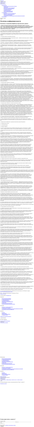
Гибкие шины (4, 302)
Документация (4, 12)
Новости (1, 376)
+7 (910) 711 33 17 (14, 379)
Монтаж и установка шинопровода (9, 14)
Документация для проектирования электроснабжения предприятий (14, 15)
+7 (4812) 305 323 (3, 379)
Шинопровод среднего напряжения (9, 7)
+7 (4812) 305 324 (8, 379)
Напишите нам (8, 295)
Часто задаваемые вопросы (6, 314)
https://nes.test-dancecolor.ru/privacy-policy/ (6, 291)
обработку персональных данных (11, 425)
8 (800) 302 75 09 (2, 2)
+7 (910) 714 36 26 (19, 379)
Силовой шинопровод (7, 10)
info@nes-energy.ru (8, 316)
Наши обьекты (4, 16)
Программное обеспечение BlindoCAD (10, 13)
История (3, 312)
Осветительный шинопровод (8, 11)
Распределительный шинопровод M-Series (10, 6)
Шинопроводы (4, 5)
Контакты (4, 376)
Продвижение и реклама (4, 322)
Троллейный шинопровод (8, 9)
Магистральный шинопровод (6, 298)
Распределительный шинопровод (9, 8)
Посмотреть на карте (3, 383)
